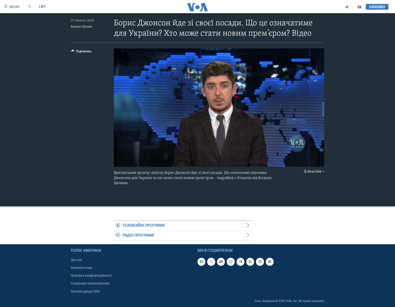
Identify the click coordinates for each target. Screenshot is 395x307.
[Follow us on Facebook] (201, 262)
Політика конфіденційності (91, 276)
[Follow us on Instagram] (231, 262)
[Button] (81, 52)
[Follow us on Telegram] (240, 262)
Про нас (76, 260)
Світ (42, 7)
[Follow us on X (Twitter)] (211, 262)
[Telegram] (346, 7)
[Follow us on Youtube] (221, 262)
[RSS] (250, 262)
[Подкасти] (260, 262)
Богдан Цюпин (81, 26)
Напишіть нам (81, 268)
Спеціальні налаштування (90, 283)
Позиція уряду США (85, 291)
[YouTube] (359, 7)
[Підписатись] (270, 262)
